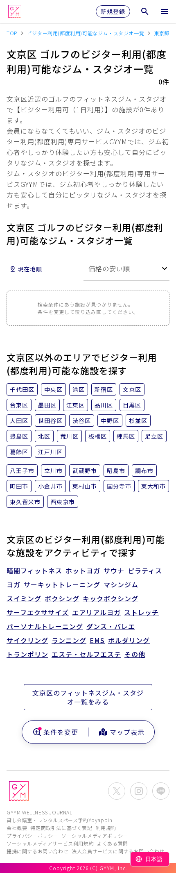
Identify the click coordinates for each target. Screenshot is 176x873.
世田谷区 (50, 420)
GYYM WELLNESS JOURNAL (39, 812)
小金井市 (50, 486)
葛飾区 (19, 452)
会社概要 (17, 827)
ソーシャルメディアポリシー (94, 835)
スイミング (24, 598)
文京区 (132, 389)
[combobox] (126, 269)
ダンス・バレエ (110, 626)
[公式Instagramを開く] (138, 791)
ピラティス (145, 570)
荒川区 (69, 436)
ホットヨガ (82, 570)
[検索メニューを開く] (145, 11)
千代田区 (22, 389)
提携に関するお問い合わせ (37, 851)
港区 (78, 389)
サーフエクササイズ (38, 612)
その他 (134, 654)
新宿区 (104, 389)
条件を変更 (60, 732)
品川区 (104, 405)
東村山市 (84, 486)
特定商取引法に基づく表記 (61, 827)
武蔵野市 (84, 470)
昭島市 (116, 470)
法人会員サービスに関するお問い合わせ (118, 851)
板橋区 (97, 436)
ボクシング (62, 598)
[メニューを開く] (164, 11)
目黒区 (132, 405)
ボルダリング (129, 640)
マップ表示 (127, 732)
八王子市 (22, 470)
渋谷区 (81, 420)
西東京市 (62, 502)
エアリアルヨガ (96, 612)
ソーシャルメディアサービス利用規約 (50, 843)
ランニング (69, 640)
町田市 (19, 486)
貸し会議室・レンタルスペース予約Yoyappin (59, 819)
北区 (44, 436)
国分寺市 (119, 486)
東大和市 (153, 486)
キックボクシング (110, 598)
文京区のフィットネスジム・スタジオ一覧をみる (88, 697)
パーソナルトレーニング (45, 626)
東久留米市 (25, 502)
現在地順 (30, 269)
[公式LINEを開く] (160, 791)
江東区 (75, 405)
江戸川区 (50, 452)
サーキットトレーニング (62, 584)
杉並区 (138, 420)
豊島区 (19, 436)
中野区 (110, 420)
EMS (97, 640)
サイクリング (27, 640)
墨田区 (47, 405)
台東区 (19, 405)
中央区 (53, 389)
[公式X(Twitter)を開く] (116, 791)
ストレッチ (141, 612)
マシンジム (121, 584)
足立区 (154, 436)
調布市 (144, 470)
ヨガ (13, 584)
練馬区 (126, 436)
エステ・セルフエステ (86, 654)
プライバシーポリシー (32, 835)
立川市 (53, 470)
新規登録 (113, 11)
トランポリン (27, 654)
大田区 (19, 420)
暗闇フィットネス (34, 570)
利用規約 (106, 827)
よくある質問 (112, 843)
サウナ (114, 570)
